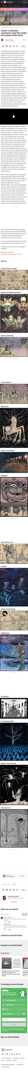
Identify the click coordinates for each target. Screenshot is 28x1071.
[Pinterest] (7, 1054)
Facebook (9, 252)
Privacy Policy (20, 1064)
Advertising (16, 1058)
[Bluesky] (12, 1054)
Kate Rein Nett (7, 924)
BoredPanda (8, 2)
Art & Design (4, 27)
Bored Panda (7, 1049)
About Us (23, 1058)
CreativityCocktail (9, 39)
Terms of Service (6, 1067)
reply (9, 921)
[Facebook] (2, 1054)
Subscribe (14, 1024)
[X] (9, 1054)
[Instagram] (4, 1054)
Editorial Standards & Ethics (8, 1064)
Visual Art (10, 27)
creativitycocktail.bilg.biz (8, 254)
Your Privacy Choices (7, 1058)
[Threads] (14, 1054)
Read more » (14, 902)
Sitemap (15, 1060)
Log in (24, 2)
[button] (23, 953)
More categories (7, 1013)
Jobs (3, 1060)
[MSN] (17, 1054)
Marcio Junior (7, 917)
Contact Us (8, 1060)
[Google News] (19, 1054)
